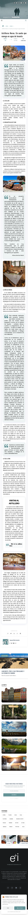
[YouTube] (16, 887)
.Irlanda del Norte (19, 819)
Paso (8, 908)
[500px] (20, 887)
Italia (21, 815)
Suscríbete (14, 794)
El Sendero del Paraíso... (12, 717)
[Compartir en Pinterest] (20, 633)
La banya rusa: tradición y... (13, 768)
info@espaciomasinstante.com (14, 864)
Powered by (12, 798)
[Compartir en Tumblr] (14, 633)
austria (16, 822)
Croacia (4, 822)
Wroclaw (5, 700)
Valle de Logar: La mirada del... (12, 750)
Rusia (16, 815)
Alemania (11, 819)
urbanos (11, 26)
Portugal (17, 826)
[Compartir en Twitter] (11, 633)
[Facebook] (7, 887)
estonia (22, 822)
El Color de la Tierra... (11, 734)
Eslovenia (5, 819)
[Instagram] (12, 887)
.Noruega (4, 826)
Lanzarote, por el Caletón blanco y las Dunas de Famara (13, 672)
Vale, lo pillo (20, 908)
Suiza (23, 826)
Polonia (10, 815)
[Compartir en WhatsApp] (17, 633)
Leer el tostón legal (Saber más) (14, 911)
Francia (10, 826)
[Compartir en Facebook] (8, 633)
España (7, 26)
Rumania (10, 822)
